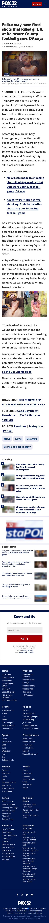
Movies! (25, 751)
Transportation (8, 710)
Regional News (27, 799)
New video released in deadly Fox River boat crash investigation (30, 467)
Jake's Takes (27, 738)
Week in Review (8, 804)
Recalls (25, 787)
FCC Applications (9, 856)
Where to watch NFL (28, 833)
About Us (7, 825)
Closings (25, 683)
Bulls (4, 745)
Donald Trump (28, 719)
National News (8, 677)
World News (7, 680)
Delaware (32, 438)
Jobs (4, 779)
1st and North (7, 801)
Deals (4, 776)
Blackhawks (7, 742)
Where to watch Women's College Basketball (29, 868)
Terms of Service (26, 653)
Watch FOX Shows (29, 754)
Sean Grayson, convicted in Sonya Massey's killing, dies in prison (30, 488)
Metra (4, 719)
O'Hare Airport (8, 722)
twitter (27, 895)
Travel (4, 713)
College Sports (8, 760)
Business (5, 770)
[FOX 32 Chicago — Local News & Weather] (9, 4)
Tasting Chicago (8, 810)
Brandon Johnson (29, 725)
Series (5, 797)
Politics (26, 706)
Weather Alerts (28, 679)
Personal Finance (9, 782)
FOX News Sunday (9, 700)
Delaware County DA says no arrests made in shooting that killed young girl (20, 80)
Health (26, 766)
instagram (22, 895)
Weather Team (28, 686)
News (19, 43)
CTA (3, 716)
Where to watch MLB (28, 844)
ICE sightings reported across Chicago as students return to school (17, 574)
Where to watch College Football (29, 838)
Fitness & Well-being (28, 780)
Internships (6, 850)
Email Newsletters (9, 835)
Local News (7, 674)
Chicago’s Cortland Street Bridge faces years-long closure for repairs (16, 597)
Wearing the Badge (10, 807)
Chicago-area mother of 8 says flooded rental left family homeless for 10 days (30, 510)
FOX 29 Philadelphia (9, 43)
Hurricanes (26, 692)
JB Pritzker (26, 722)
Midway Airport (8, 725)
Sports (5, 735)
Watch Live (37, 4)
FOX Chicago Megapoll (7, 696)
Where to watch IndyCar (28, 854)
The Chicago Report (30, 716)
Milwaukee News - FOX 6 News (29, 805)
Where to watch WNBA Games (28, 875)
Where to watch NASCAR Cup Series (30, 849)
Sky (3, 757)
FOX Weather (27, 695)
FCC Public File (8, 853)
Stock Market (7, 791)
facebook (17, 895)
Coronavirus (27, 773)
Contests (5, 841)
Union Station (7, 728)
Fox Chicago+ (28, 745)
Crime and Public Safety (17, 446)
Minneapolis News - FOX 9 (30, 816)
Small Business (8, 788)
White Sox (6, 751)
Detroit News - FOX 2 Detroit (30, 811)
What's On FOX (28, 742)
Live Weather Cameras (27, 675)
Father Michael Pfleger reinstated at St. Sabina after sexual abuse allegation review (16, 564)
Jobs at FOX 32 (8, 847)
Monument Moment (6, 814)
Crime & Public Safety (8, 684)
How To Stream (8, 829)
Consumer (6, 773)
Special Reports (8, 692)
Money (6, 766)
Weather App (27, 689)
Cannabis (26, 776)
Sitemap (5, 859)
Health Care (27, 784)
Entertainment (30, 735)
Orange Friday (7, 819)
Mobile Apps (7, 832)
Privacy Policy (27, 650)
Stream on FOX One (28, 827)
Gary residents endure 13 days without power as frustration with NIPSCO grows (17, 553)
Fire (3, 754)
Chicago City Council (30, 728)
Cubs (4, 748)
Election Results (28, 713)
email (32, 895)
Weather (27, 670)
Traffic (5, 706)
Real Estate (6, 785)
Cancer (25, 770)
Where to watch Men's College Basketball (28, 861)
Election (25, 710)
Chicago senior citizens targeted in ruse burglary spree (16, 586)
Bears (4, 738)
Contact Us (6, 838)
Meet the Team (8, 844)
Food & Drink (27, 748)
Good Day (6, 689)
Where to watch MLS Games (28, 880)
